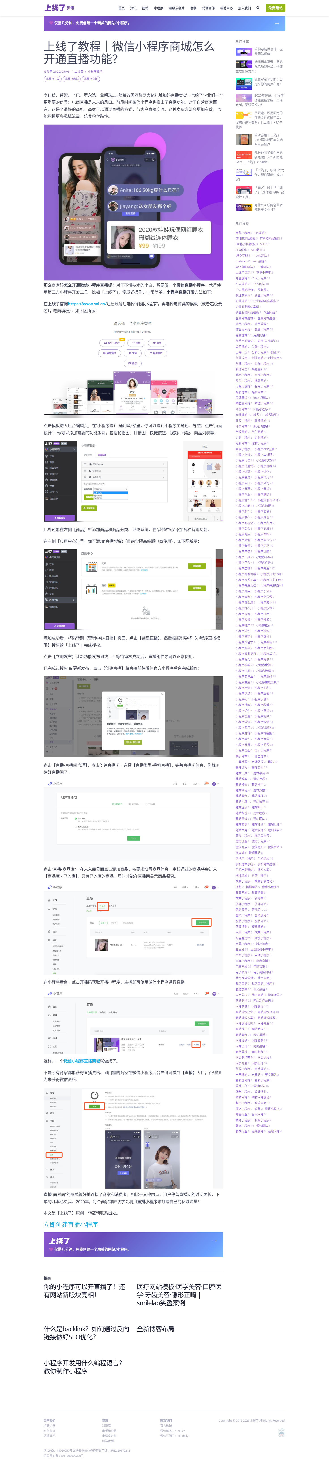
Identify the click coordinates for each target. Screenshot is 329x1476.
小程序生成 (245, 682)
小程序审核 (244, 551)
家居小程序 (244, 449)
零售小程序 (273, 1109)
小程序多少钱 (265, 540)
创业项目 (275, 358)
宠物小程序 (260, 443)
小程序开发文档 (247, 585)
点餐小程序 (245, 944)
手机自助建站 (245, 870)
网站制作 (243, 1000)
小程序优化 (263, 472)
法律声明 (49, 1436)
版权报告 (263, 944)
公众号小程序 (268, 341)
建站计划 (259, 824)
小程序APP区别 (266, 449)
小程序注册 (245, 671)
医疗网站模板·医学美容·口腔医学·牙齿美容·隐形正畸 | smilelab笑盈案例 (179, 1294)
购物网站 (243, 1097)
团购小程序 (244, 233)
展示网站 (243, 756)
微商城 (241, 853)
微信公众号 (263, 836)
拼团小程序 (260, 875)
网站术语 (259, 1029)
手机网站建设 (267, 864)
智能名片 (259, 909)
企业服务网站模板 (248, 312)
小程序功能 (245, 506)
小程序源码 (267, 676)
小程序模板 (245, 665)
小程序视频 (263, 716)
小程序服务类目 (247, 654)
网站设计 (243, 1046)
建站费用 (243, 830)
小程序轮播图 (264, 733)
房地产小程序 (245, 858)
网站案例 (243, 1035)
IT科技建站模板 (247, 238)
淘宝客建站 (244, 938)
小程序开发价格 (247, 574)
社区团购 (243, 983)
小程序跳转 (244, 733)
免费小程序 (264, 329)
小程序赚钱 (265, 728)
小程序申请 (244, 688)
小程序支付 (263, 636)
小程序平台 (245, 562)
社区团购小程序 (263, 983)
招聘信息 (49, 1426)
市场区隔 (259, 762)
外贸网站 (243, 426)
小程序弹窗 (244, 597)
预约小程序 (244, 1120)
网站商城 (243, 1006)
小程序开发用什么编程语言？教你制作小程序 (84, 1366)
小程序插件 (244, 631)
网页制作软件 (245, 1057)
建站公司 (259, 767)
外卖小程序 (244, 420)
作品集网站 (244, 329)
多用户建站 (261, 426)
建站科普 (243, 813)
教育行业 (259, 892)
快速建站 (256, 853)
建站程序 (260, 813)
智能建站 (262, 915)
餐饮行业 (243, 1131)
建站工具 (243, 773)
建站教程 (243, 790)
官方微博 (166, 1426)
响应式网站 (244, 403)
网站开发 (265, 1023)
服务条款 (49, 1431)
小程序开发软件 (272, 585)
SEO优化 (242, 250)
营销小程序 (263, 1080)
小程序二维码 (264, 454)
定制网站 (243, 443)
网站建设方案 (245, 1018)
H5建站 (261, 233)
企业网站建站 (245, 318)
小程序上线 (244, 454)
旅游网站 (262, 904)
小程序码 (243, 699)
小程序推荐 (264, 625)
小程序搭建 (244, 636)
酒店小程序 (244, 1109)
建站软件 (259, 830)
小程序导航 (263, 551)
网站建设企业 (245, 1012)
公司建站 (243, 347)
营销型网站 (244, 1080)
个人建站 (243, 284)
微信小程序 (261, 841)
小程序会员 (244, 477)
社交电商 (264, 978)
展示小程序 (263, 750)
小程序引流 (263, 591)
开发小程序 (244, 836)
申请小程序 (263, 955)
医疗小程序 (263, 375)
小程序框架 (244, 659)
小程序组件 (244, 711)
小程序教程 (268, 642)
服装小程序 (244, 921)
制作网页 (243, 369)
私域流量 (243, 989)
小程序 (158, 8)
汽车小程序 (263, 932)
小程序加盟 (265, 506)
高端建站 (259, 1131)
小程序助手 (244, 511)
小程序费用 (245, 728)
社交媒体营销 (245, 978)
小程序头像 (244, 545)
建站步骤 (243, 801)
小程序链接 (244, 745)
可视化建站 (244, 386)
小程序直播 (91, 79)
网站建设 (260, 1006)
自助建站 (262, 1069)
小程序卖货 (263, 511)
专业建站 (243, 278)
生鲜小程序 (244, 955)
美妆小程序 (244, 1069)
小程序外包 (244, 540)
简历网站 (259, 995)
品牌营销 (243, 398)
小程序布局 (264, 557)
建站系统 (243, 819)
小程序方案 (244, 648)
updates (243, 261)
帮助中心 (226, 8)
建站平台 (261, 773)
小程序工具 (245, 557)
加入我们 (244, 8)
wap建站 (259, 261)
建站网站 (260, 819)
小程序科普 (264, 705)
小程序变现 (264, 517)
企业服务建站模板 (266, 301)
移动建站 (260, 989)
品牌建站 (243, 392)
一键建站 (264, 267)
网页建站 (264, 1057)
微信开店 (243, 847)
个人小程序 (261, 278)
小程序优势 (244, 472)
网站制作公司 (263, 1000)
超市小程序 (244, 1103)
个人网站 (261, 284)
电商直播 (263, 961)
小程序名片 (266, 523)
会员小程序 (244, 324)
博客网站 (262, 381)
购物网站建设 (261, 1097)
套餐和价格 (109, 1431)
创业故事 (243, 358)
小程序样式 (269, 654)
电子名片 (243, 972)
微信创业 (243, 841)
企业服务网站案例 (248, 307)
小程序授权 (244, 619)
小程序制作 (246, 500)
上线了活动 (245, 272)
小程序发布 (244, 517)
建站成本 (243, 779)
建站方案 (260, 790)
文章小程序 (244, 898)
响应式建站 (261, 398)
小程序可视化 (245, 523)
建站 (145, 8)
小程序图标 (263, 534)
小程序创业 (244, 494)
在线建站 (243, 415)
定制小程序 (244, 437)
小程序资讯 (95, 71)
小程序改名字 (245, 642)
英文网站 (272, 1075)
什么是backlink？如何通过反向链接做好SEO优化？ (86, 1332)
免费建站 (275, 7)
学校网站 (243, 432)
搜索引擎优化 (264, 881)
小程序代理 (245, 460)
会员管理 (262, 324)
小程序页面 (244, 750)
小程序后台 (244, 528)
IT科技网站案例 (271, 238)
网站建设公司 (268, 1012)
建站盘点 (243, 807)
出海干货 (243, 352)
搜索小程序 (244, 881)
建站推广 (259, 784)
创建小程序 (244, 364)
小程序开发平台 (272, 580)
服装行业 (243, 926)
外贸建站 (262, 420)
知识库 (106, 1426)
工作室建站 (260, 756)
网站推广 (243, 1029)
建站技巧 (260, 779)
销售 (259, 1109)
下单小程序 (264, 272)
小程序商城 (72, 79)
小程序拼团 (263, 614)
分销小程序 (260, 352)
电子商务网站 (263, 972)
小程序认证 (244, 722)
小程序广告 (264, 562)
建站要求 (243, 824)
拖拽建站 (243, 875)
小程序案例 (264, 659)
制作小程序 (264, 364)
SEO (264, 244)
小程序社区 (244, 705)
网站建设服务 (267, 1018)
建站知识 (259, 807)
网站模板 (260, 1035)
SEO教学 (258, 250)
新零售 (260, 898)
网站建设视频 (245, 1023)
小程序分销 (263, 489)
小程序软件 (244, 739)
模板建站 (259, 926)
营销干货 (243, 1086)
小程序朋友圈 (264, 648)
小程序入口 (244, 483)
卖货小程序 (244, 381)
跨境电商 (262, 1103)
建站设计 (275, 824)
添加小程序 (263, 938)
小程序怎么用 (245, 602)
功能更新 (259, 369)
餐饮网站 (263, 1126)
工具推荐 (243, 762)
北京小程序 (244, 375)
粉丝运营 (275, 995)
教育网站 (243, 892)
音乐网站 (259, 1114)
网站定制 (108, 1441)
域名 (258, 415)
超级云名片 (177, 8)
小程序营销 (264, 711)
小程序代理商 (266, 460)
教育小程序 (270, 887)
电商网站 (243, 966)
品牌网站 (259, 392)
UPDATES (244, 255)
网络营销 (243, 1052)
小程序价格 (267, 466)
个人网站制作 (245, 290)
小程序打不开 (245, 608)
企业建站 (243, 301)
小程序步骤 (264, 665)
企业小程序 (264, 295)
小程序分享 (244, 489)
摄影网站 (253, 887)
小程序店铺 (244, 568)
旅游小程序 (244, 904)
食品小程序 (263, 1120)
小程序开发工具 (247, 580)
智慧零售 (243, 909)
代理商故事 (244, 295)
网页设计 (259, 1063)
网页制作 (259, 1052)
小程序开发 (53, 79)
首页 (121, 8)
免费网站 (260, 335)
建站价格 (243, 767)
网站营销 (259, 1040)
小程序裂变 (244, 716)
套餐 (193, 8)
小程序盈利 (263, 688)
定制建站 (262, 437)
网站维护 (243, 1040)
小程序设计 (264, 722)
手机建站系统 (245, 864)
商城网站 (243, 409)
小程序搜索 (263, 631)
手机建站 (265, 858)
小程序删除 (263, 494)
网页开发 (243, 1063)
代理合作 (208, 8)
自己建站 (243, 1075)
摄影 (240, 887)
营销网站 (261, 1086)
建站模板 (259, 796)
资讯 (133, 8)
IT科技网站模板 (247, 244)
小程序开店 (244, 591)
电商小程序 (245, 961)
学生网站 (259, 432)
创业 (275, 352)
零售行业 (243, 1114)
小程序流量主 (245, 676)
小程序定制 (264, 545)
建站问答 (275, 830)
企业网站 (270, 312)
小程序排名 (263, 619)
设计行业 (262, 1092)
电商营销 (260, 966)
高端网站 (275, 1131)
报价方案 (264, 870)
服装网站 (262, 921)
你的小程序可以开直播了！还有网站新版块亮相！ (84, 1290)
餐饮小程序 (245, 1126)
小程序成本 (267, 602)
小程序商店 (244, 534)
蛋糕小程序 (244, 1092)
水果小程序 (244, 932)
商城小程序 (264, 403)
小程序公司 (264, 483)
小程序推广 (245, 625)
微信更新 (259, 847)
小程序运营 (264, 739)
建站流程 (261, 801)
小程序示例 (260, 699)
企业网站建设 (267, 318)
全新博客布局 (155, 1328)
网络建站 (260, 1046)
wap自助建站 (245, 267)
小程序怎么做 (264, 597)
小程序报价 (244, 614)
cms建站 (262, 255)
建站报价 (243, 784)
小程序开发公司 (272, 574)
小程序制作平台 (269, 500)
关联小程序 (260, 347)
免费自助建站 (245, 341)
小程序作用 (264, 477)
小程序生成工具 (267, 682)
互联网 (263, 290)
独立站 (242, 949)
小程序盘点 (244, 693)
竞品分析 (243, 995)
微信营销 (275, 847)
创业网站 (259, 358)
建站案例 (243, 796)
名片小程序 (264, 386)
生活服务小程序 (261, 949)
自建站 (257, 1075)
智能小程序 (244, 915)
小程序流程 (265, 671)
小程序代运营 (245, 466)
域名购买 (272, 415)
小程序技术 (266, 608)
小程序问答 (264, 745)
